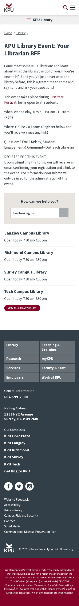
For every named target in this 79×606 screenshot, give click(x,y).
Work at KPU (52, 377)
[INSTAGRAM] (29, 486)
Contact (9, 521)
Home (8, 33)
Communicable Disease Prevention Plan (30, 532)
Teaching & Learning (51, 347)
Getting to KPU (17, 471)
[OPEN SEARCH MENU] (65, 7)
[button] (39, 213)
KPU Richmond (16, 450)
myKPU (47, 358)
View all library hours (22, 308)
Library (20, 33)
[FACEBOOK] (8, 486)
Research (13, 358)
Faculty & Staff (54, 368)
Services (13, 368)
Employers (15, 377)
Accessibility (12, 505)
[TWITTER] (19, 486)
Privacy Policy (13, 510)
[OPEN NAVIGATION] (72, 7)
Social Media (12, 526)
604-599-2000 (16, 396)
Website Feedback (16, 499)
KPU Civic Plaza (17, 435)
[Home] (28, 7)
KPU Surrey (13, 456)
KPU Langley (14, 442)
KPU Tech (12, 464)
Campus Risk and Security (21, 515)
